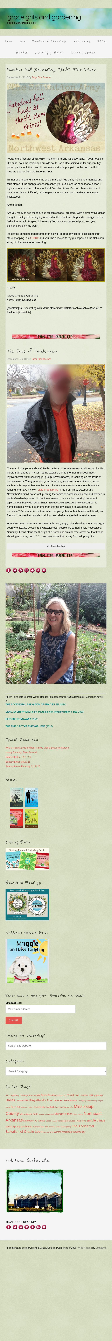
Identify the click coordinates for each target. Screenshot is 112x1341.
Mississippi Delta (29, 1114)
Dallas (10, 1100)
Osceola (49, 1121)
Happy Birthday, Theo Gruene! (21, 752)
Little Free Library (48, 489)
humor (15, 1107)
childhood (62, 1095)
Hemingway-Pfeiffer (85, 1101)
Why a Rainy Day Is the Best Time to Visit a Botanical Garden (37, 747)
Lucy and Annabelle (64, 1107)
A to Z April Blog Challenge (17, 1095)
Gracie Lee (60, 1100)
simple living (81, 1121)
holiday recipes (97, 1101)
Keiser (36, 1107)
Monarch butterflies (46, 1114)
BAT (38, 1095)
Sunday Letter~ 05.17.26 (18, 757)
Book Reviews (49, 1095)
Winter (57, 1132)
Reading (61, 1121)
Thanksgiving (66, 1127)
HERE (36, 238)
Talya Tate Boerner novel (50, 1127)
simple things (96, 1120)
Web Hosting (85, 1248)
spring (9, 1126)
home (8, 1107)
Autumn (32, 1095)
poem (55, 1121)
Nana (75, 1114)
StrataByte (101, 1248)
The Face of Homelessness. (32, 351)
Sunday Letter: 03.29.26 (18, 762)
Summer (36, 1127)
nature (80, 1114)
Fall (27, 1100)
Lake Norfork (47, 1107)
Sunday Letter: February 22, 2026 (23, 766)
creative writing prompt (91, 1095)
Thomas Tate (47, 1132)
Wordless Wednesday (73, 1132)
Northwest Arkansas (34, 1120)
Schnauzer (70, 1121)
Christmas (73, 1095)
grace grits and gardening (56, 18)
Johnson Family (26, 1107)
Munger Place (63, 1114)
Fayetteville (38, 1100)
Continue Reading (56, 546)
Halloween (72, 1100)
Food (50, 1100)
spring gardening (22, 1126)
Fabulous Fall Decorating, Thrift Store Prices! (52, 70)
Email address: (14, 1003)
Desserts (20, 1100)
